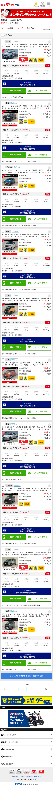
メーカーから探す (10, 735)
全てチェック (9, 35)
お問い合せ (37, 776)
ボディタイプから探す (11, 742)
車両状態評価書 (41, 60)
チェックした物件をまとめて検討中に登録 (26, 676)
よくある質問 (8, 764)
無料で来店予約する (27, 84)
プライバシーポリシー (26, 776)
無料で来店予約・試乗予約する (28, 592)
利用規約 (15, 776)
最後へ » (47, 689)
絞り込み (30, 28)
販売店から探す (9, 749)
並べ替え (10, 28)
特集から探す (8, 756)
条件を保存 (47, 29)
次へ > (34, 689)
